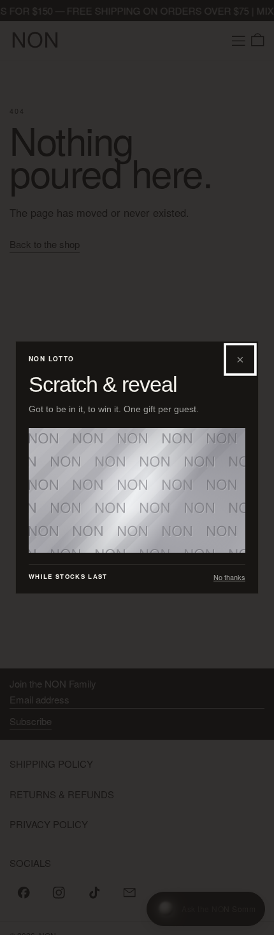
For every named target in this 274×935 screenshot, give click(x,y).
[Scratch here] (137, 490)
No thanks (229, 577)
